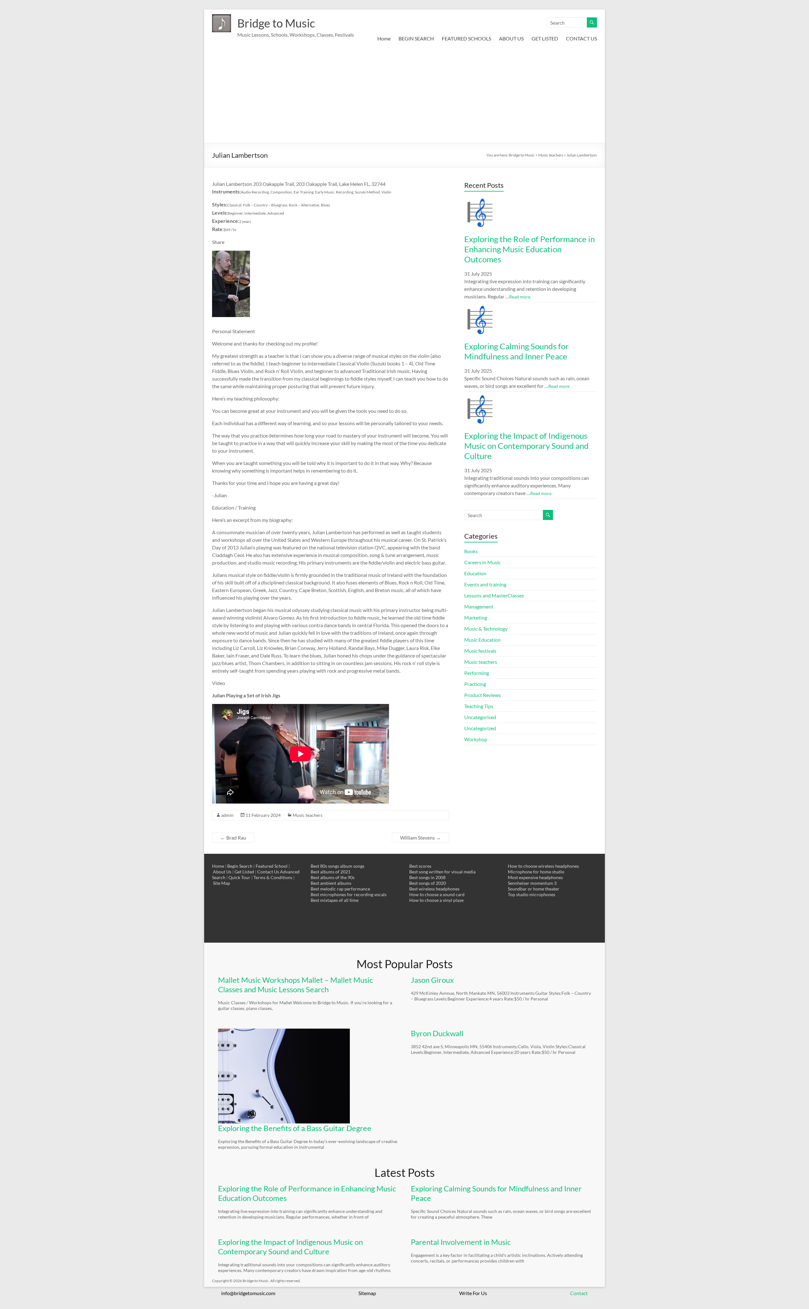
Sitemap (367, 1293)
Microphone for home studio (536, 871)
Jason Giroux (432, 979)
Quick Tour (239, 877)
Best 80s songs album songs (337, 866)
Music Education (482, 640)
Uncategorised (480, 717)
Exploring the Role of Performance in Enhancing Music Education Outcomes (529, 249)
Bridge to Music (276, 23)
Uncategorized (480, 728)
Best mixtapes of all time (334, 900)
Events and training (485, 584)
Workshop (475, 739)
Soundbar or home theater (533, 888)
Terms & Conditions (272, 877)
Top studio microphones (531, 894)
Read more (519, 296)
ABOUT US (511, 38)
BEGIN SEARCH (416, 38)
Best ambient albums (331, 883)
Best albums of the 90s (333, 877)
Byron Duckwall (437, 1033)
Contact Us (268, 871)
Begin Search (239, 866)
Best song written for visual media (442, 871)
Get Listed (244, 871)
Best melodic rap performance (340, 888)
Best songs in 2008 (427, 877)
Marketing (475, 618)
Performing (476, 673)
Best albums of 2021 (330, 871)
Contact (579, 1293)
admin (227, 815)
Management (478, 606)
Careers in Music (482, 562)
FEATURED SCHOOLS (466, 38)
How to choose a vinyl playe (436, 900)
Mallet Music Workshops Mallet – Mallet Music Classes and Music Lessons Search (295, 984)
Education (475, 573)
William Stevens (420, 838)
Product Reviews (482, 695)
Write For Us (473, 1293)
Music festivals (480, 651)
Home (384, 38)
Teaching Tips (478, 706)
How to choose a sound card (437, 894)
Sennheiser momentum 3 (532, 883)
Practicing (475, 684)
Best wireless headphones (434, 888)
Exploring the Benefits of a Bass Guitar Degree (294, 1128)
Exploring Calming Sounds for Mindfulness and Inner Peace (516, 351)
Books (471, 551)
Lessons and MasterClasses (494, 595)
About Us (222, 871)
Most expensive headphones (535, 877)
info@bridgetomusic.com (248, 1293)
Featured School (272, 866)
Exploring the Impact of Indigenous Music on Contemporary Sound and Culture (526, 446)
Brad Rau (233, 838)
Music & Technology (486, 629)
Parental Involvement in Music (461, 1241)
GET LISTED (545, 38)
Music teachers (307, 815)
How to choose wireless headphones (543, 866)
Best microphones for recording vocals (348, 894)
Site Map (221, 883)
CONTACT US (581, 38)
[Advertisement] (404, 95)
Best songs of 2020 (427, 883)
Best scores (420, 866)
